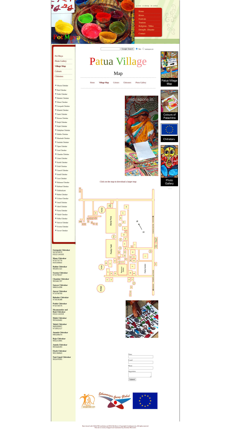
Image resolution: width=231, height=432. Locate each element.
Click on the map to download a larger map (118, 181)
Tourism (142, 22)
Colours (58, 71)
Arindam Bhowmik (130, 427)
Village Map (60, 66)
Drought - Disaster (146, 29)
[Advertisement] (98, 136)
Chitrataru (59, 76)
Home (141, 11)
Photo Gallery (61, 61)
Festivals (142, 18)
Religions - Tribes (146, 25)
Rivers (141, 15)
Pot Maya (59, 56)
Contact (142, 33)
